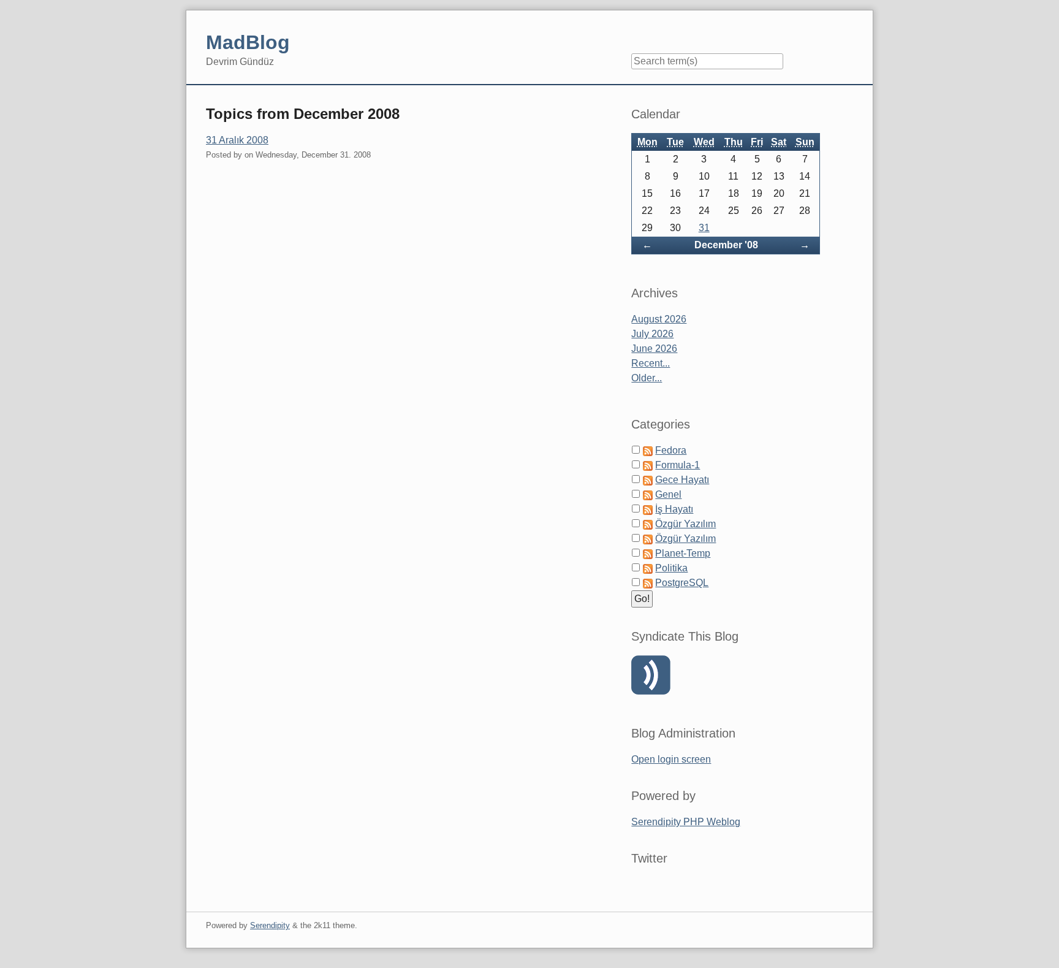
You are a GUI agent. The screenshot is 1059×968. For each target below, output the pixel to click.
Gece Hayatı (682, 479)
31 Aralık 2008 (237, 140)
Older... (646, 378)
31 (704, 228)
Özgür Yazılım (685, 524)
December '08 (726, 245)
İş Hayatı (674, 509)
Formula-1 (677, 465)
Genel (668, 494)
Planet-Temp (682, 553)
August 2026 (658, 319)
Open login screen (671, 759)
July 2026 (652, 334)
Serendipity (270, 925)
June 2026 (654, 348)
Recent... (650, 363)
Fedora (670, 450)
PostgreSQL (681, 582)
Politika (671, 568)
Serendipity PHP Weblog (685, 822)
